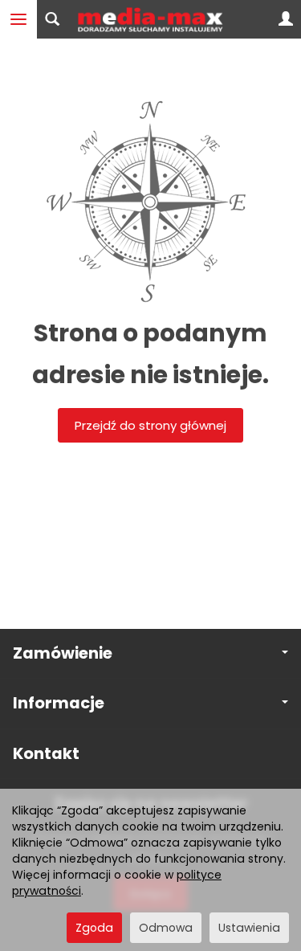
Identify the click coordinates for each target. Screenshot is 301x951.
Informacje (58, 703)
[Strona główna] (150, 19)
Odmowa (166, 928)
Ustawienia (249, 928)
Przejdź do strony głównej (150, 425)
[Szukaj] (52, 19)
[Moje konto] (285, 19)
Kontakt (46, 754)
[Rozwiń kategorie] (18, 19)
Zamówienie (62, 653)
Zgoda (94, 928)
